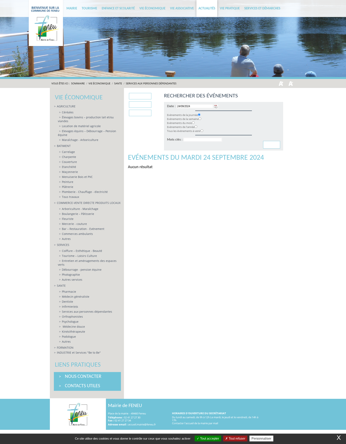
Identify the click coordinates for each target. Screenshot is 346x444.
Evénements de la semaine (183, 119)
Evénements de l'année (181, 127)
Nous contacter (83, 376)
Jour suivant (140, 113)
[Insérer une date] (216, 106)
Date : (171, 106)
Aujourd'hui (140, 104)
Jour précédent (140, 96)
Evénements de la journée (182, 115)
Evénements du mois (179, 123)
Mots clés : (175, 139)
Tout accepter (209, 438)
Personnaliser (261, 438)
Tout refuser (236, 438)
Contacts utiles (82, 386)
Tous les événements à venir (184, 131)
